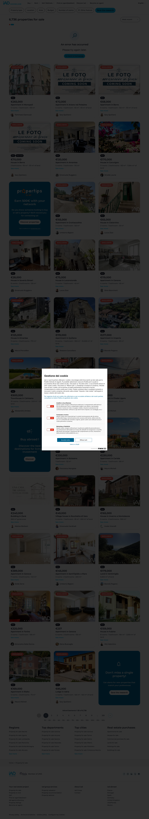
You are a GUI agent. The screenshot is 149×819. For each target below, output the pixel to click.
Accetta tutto (65, 440)
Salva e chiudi (74, 444)
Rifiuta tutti (83, 440)
